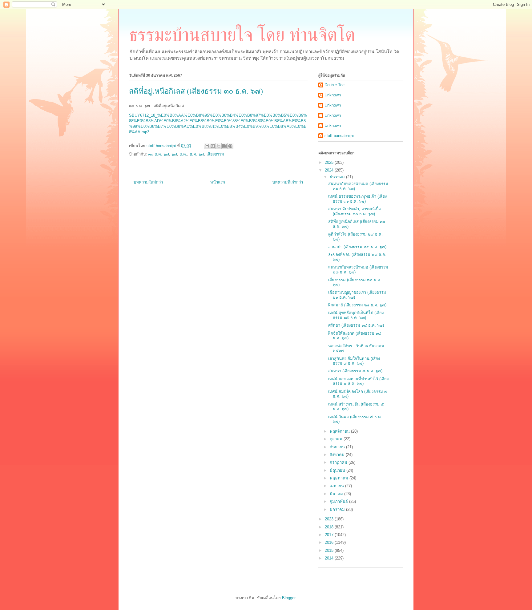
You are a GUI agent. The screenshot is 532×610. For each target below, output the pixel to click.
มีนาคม (337, 493)
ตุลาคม (337, 439)
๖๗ (174, 154)
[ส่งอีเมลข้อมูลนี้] (207, 146)
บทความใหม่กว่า (148, 182)
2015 (330, 550)
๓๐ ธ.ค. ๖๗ (158, 154)
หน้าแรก (217, 182)
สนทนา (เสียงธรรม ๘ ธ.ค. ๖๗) (355, 371)
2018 (330, 527)
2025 (330, 162)
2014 (330, 558)
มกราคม (338, 509)
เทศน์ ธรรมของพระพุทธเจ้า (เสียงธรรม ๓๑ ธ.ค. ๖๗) (357, 199)
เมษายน (337, 485)
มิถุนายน (338, 470)
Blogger (288, 598)
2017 (330, 534)
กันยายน (338, 447)
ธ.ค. (183, 154)
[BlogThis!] (213, 146)
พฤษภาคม (339, 478)
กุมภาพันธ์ (339, 501)
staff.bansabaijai (339, 135)
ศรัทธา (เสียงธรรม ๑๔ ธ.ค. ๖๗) (356, 325)
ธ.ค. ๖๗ (197, 154)
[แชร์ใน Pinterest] (230, 146)
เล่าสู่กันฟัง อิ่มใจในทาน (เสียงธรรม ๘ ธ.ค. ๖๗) (354, 361)
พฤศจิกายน (340, 431)
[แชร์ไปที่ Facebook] (224, 146)
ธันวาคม (338, 177)
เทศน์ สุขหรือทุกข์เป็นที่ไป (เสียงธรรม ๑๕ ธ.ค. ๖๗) (356, 315)
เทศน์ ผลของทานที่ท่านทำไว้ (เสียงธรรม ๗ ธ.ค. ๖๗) (358, 381)
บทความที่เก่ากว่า (287, 182)
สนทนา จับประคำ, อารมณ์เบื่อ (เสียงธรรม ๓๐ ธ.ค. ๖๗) (354, 211)
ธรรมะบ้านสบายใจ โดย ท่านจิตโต (242, 35)
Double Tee (334, 85)
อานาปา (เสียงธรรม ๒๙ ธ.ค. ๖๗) (357, 246)
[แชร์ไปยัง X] (219, 146)
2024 (330, 170)
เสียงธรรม (215, 154)
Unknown (332, 95)
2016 (330, 542)
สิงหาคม (338, 454)
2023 (330, 519)
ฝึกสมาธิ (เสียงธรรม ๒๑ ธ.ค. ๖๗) (357, 305)
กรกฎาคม (339, 462)
